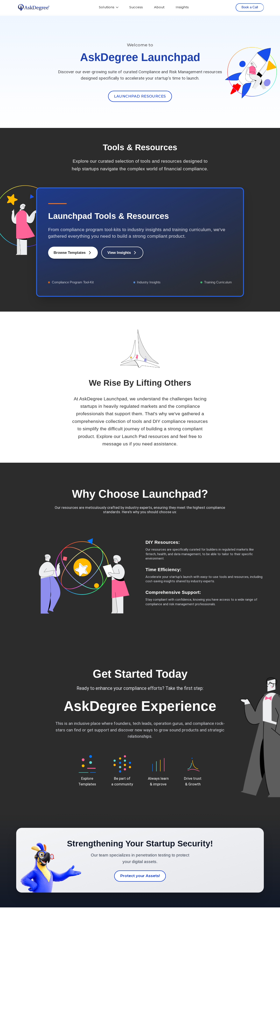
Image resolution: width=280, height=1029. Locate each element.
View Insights (119, 253)
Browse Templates (70, 253)
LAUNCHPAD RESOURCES (140, 96)
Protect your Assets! (140, 876)
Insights (182, 7)
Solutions (106, 7)
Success (136, 7)
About (159, 7)
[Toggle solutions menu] (117, 7)
